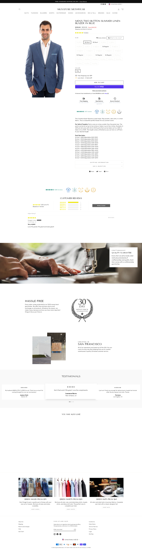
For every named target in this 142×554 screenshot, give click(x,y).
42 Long (87, 59)
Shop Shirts (71, 509)
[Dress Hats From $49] (107, 487)
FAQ (19, 529)
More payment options (99, 90)
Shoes (70, 13)
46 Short (87, 46)
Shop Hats (106, 507)
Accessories (80, 13)
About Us (20, 521)
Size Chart (21, 531)
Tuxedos (34, 13)
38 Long (116, 55)
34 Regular (96, 46)
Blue (78, 71)
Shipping (77, 29)
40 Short (103, 42)
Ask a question (99, 166)
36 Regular (105, 46)
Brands (101, 13)
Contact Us (92, 521)
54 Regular (99, 55)
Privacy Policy (92, 529)
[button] (79, 33)
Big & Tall (92, 13)
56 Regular (108, 55)
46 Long (102, 59)
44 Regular (99, 51)
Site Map (91, 534)
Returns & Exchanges (23, 526)
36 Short (87, 42)
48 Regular (118, 51)
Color (77, 68)
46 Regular (108, 51)
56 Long (94, 63)
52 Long (79, 63)
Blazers (43, 13)
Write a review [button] (101, 205)
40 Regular (80, 51)
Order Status (92, 524)
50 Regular (80, 55)
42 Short (111, 42)
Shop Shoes (35, 509)
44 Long (94, 59)
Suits (26, 13)
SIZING (115, 13)
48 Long (110, 59)
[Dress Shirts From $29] (71, 487)
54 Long (86, 63)
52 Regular (89, 55)
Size (98, 38)
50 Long (118, 59)
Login (90, 531)
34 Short (79, 42)
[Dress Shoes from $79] (35, 487)
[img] (32, 218)
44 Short (79, 46)
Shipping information (99, 162)
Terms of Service (93, 526)
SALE (108, 13)
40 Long (79, 59)
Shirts (51, 13)
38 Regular (115, 46)
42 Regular (89, 51)
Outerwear (61, 13)
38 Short (95, 42)
